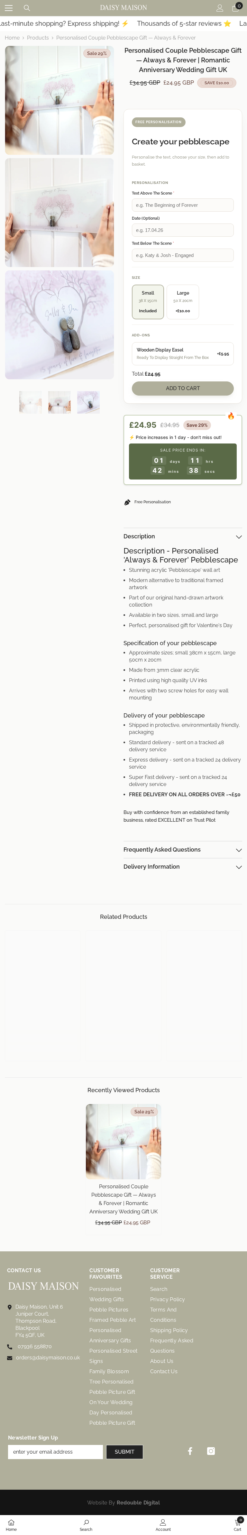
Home (12, 38)
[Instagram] (211, 1451)
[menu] (9, 8)
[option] (30, 402)
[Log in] (220, 8)
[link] (42, 1038)
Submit (124, 1452)
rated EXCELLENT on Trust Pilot (180, 820)
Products (38, 38)
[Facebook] (190, 1451)
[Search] (27, 8)
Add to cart (183, 388)
